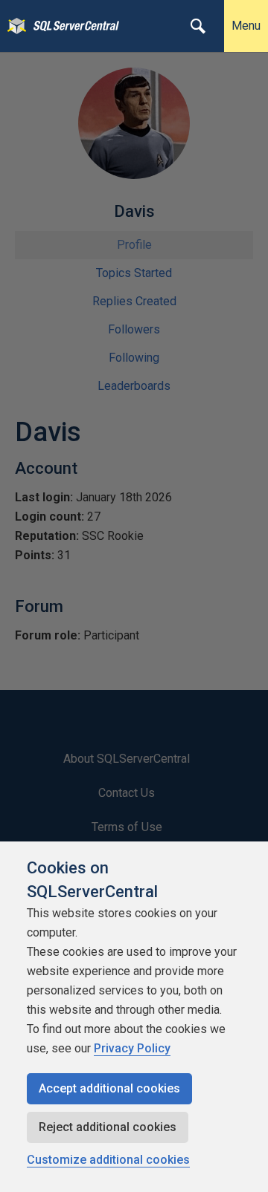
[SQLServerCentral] (13, 26)
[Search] (198, 26)
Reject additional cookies (107, 1127)
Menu (246, 26)
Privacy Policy (132, 1048)
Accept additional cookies (109, 1088)
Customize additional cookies (108, 1160)
